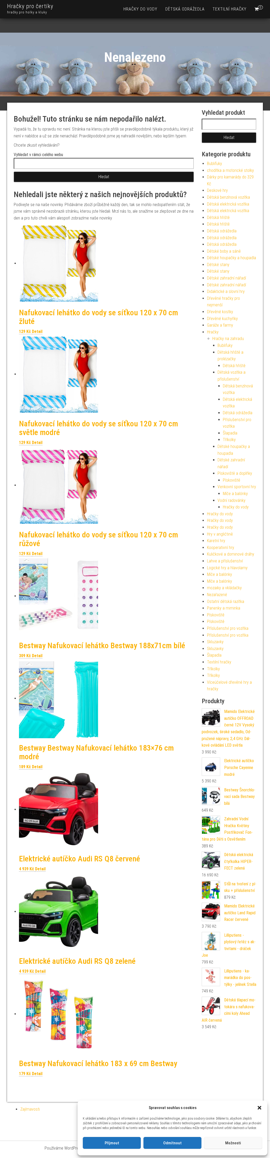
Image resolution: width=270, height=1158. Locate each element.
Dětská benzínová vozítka (228, 197)
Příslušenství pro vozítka (227, 628)
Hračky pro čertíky (30, 6)
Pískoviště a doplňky (235, 473)
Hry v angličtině (220, 534)
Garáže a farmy (220, 325)
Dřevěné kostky (220, 311)
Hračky (213, 332)
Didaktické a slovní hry (226, 291)
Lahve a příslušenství (225, 560)
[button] (259, 1107)
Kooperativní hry (220, 547)
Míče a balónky (235, 493)
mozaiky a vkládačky (224, 587)
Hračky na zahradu (228, 338)
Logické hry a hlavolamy (227, 567)
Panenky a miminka (223, 608)
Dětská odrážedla (185, 9)
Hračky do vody (140, 9)
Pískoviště (231, 480)
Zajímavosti (30, 1109)
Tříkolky (229, 439)
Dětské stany (218, 264)
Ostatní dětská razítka (225, 601)
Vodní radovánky (231, 500)
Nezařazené (217, 594)
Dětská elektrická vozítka (228, 204)
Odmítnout (172, 1143)
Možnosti (233, 1143)
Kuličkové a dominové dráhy (230, 554)
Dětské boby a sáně (224, 251)
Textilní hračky (230, 9)
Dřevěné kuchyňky (222, 318)
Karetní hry (216, 540)
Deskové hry (217, 190)
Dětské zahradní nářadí (226, 278)
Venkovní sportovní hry (237, 486)
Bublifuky (214, 163)
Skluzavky (215, 641)
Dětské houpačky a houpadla (231, 257)
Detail (37, 331)
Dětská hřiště (218, 217)
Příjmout (112, 1143)
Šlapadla (230, 433)
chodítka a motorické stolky (230, 170)
